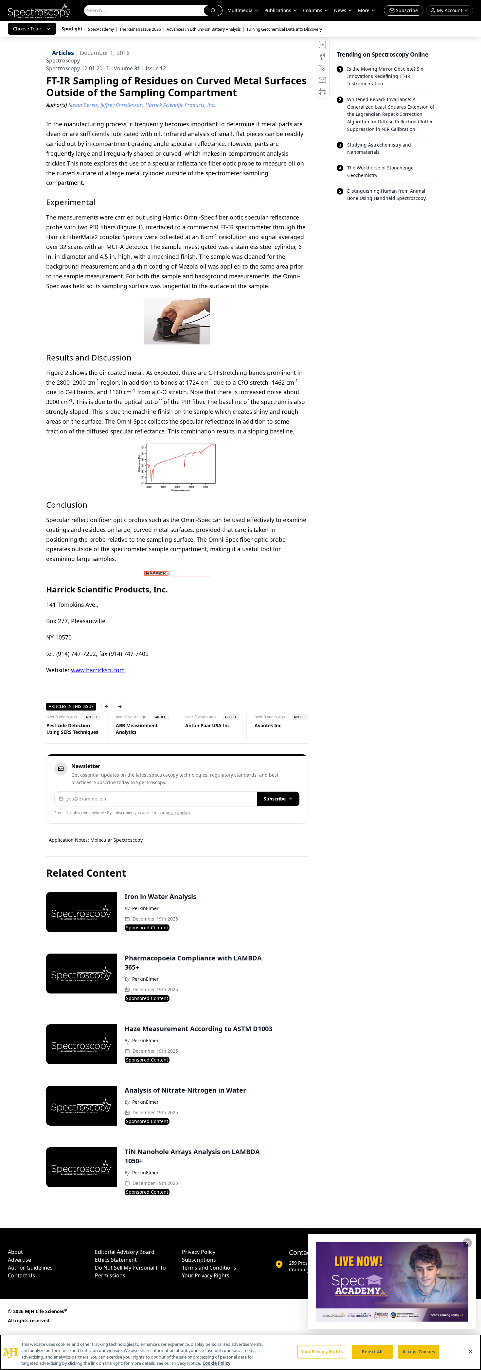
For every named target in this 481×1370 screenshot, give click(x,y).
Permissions (110, 1275)
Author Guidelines (30, 1267)
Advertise (19, 1259)
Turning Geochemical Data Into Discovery (284, 29)
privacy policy (178, 813)
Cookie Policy (216, 1363)
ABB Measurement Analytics (136, 728)
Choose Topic (27, 29)
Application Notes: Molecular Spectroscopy (96, 840)
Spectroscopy (63, 60)
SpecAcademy (101, 29)
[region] (240, 1352)
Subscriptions (199, 1259)
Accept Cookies (418, 1352)
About (15, 1252)
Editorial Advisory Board (124, 1252)
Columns (312, 10)
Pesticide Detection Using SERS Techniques (72, 728)
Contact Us (21, 1275)
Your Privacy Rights (205, 1275)
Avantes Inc (267, 725)
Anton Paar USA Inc (207, 725)
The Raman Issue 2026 (140, 29)
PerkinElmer (145, 908)
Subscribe (275, 799)
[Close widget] (467, 1242)
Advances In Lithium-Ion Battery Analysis (204, 29)
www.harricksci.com (98, 670)
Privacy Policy (198, 1252)
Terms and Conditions (209, 1267)
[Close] (470, 1351)
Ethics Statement (116, 1259)
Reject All (372, 1352)
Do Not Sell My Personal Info (130, 1267)
